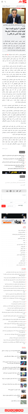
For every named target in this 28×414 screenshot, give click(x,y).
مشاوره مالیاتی (22, 261)
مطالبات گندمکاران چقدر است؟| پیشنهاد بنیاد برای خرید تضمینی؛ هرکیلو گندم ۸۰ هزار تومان (11, 368)
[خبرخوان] (11, 410)
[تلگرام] (14, 410)
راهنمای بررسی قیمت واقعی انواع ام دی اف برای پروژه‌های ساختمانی (14, 319)
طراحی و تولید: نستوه (14, 412)
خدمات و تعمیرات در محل (21, 265)
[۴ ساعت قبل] (24, 380)
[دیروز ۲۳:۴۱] (24, 363)
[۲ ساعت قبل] (24, 358)
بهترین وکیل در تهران (21, 230)
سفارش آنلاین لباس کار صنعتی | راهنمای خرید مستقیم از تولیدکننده (14, 296)
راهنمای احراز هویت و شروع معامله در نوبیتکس (17, 338)
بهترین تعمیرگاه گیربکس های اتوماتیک (18, 234)
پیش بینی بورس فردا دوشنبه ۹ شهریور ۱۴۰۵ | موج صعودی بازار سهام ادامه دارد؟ (11, 362)
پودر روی (23, 258)
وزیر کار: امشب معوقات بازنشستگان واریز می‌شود (12, 357)
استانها (23, 6)
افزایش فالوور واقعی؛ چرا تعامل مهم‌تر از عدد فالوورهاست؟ (15, 310)
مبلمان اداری (23, 252)
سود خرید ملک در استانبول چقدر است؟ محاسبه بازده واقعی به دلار (14, 286)
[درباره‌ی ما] (22, 410)
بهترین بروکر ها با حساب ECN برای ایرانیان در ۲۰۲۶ (16, 321)
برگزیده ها (24, 268)
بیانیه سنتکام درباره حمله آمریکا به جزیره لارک (11, 384)
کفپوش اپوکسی (22, 250)
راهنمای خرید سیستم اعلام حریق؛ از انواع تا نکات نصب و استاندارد (14, 306)
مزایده (24, 240)
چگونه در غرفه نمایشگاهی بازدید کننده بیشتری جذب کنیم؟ (15, 294)
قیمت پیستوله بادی (22, 263)
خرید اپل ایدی (22, 236)
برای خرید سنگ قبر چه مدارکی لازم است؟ (18, 304)
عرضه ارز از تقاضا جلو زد (15, 401)
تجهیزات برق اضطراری (21, 238)
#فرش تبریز (23, 185)
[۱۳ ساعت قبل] (24, 402)
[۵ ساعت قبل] (24, 374)
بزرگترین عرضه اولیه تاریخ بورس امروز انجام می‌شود (11, 373)
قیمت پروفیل (23, 248)
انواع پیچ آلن (23, 246)
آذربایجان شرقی (19, 6)
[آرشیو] (9, 410)
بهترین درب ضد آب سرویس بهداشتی (19, 301)
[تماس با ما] (19, 410)
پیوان (24, 242)
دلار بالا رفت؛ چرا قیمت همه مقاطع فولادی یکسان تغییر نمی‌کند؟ (14, 277)
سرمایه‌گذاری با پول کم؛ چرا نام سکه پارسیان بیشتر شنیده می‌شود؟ (14, 288)
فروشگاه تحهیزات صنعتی (21, 254)
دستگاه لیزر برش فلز (22, 232)
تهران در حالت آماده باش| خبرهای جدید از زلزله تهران (11, 379)
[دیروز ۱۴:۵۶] (24, 352)
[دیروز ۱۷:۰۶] (24, 397)
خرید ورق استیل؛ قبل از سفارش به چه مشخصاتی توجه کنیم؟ (15, 284)
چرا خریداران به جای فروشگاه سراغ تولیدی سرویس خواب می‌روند (14, 340)
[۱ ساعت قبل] (24, 369)
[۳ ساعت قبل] (24, 391)
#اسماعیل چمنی (22, 180)
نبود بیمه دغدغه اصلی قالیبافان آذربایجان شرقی (16, 168)
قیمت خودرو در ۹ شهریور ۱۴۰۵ (14, 389)
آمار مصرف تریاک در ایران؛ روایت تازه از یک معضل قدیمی (15, 272)
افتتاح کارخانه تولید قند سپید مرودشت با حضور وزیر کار (11, 351)
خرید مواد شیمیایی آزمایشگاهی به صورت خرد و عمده (16, 308)
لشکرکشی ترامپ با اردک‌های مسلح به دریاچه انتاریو (11, 396)
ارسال (3, 206)
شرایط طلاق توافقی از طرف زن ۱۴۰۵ (19, 282)
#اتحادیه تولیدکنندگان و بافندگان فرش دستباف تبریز (15, 182)
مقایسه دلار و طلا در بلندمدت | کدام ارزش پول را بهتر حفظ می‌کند (14, 280)
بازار (8, 54)
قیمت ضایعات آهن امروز (21, 244)
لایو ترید (23, 256)
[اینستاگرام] (17, 410)
